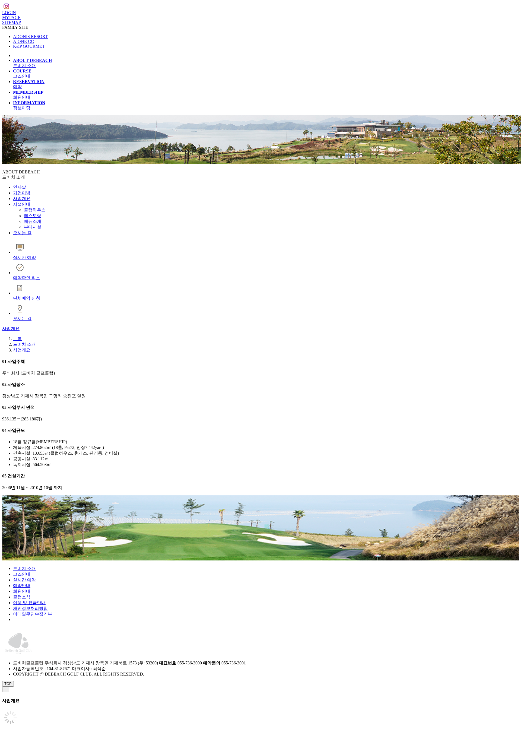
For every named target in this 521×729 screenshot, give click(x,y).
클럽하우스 (35, 210)
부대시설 (32, 227)
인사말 (19, 187)
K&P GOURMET (29, 46)
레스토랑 (32, 215)
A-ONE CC (23, 41)
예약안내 (21, 585)
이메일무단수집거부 (32, 614)
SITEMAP (11, 22)
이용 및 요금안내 (29, 602)
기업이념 (21, 193)
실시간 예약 (24, 580)
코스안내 (21, 574)
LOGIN (9, 12)
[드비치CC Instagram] (6, 7)
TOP (8, 684)
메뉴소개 (32, 221)
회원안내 (21, 591)
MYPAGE (11, 17)
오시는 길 (22, 232)
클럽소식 (21, 597)
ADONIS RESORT (30, 36)
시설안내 (21, 204)
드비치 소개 (24, 344)
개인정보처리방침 (30, 608)
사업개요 (21, 198)
